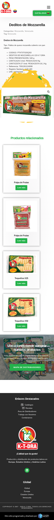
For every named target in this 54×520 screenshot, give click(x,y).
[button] (48, 7)
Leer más (21, 187)
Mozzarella (19, 31)
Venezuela (29, 31)
